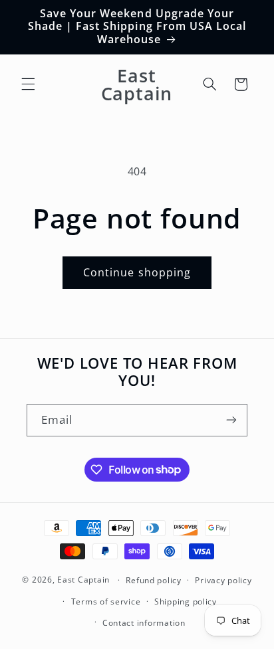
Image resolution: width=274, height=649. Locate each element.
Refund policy (154, 580)
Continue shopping (137, 272)
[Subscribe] (231, 420)
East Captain (83, 580)
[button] (28, 84)
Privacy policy (223, 580)
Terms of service (106, 601)
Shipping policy (185, 601)
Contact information (144, 623)
